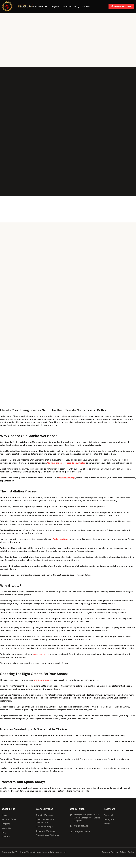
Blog (76, 6)
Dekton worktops (67, 477)
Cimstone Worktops (45, 831)
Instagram (109, 819)
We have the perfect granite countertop (66, 463)
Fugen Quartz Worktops (47, 835)
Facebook (108, 815)
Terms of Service (110, 852)
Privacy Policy (127, 852)
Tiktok (107, 823)
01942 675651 (81, 826)
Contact (86, 6)
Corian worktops (61, 539)
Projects (55, 6)
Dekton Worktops (44, 826)
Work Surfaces (36, 6)
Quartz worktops (41, 654)
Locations (67, 6)
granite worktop (41, 680)
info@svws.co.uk (82, 831)
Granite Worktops (44, 815)
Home (22, 6)
